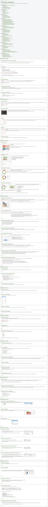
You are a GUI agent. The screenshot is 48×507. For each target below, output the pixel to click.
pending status (5, 87)
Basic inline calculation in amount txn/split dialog (9, 5)
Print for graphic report (5, 26)
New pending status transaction (7, 7)
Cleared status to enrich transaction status (8, 46)
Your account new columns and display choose (8, 27)
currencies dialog (15, 380)
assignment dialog (12, 93)
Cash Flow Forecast (5, 15)
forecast (12, 147)
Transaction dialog (26, 221)
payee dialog (17, 245)
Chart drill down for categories (6, 16)
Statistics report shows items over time (7, 35)
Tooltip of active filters (5, 13)
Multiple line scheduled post (6, 31)
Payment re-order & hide (6, 12)
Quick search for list (5, 47)
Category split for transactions (6, 55)
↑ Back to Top (2, 165)
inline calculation (17, 61)
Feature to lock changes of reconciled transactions (9, 23)
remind (4, 404)
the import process (35, 358)
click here (9, 419)
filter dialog (21, 212)
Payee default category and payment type (8, 43)
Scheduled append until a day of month (7, 56)
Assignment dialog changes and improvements (8, 24)
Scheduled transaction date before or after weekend (9, 51)
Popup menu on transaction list (6, 30)
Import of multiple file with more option (7, 38)
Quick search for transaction (6, 49)
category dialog (22, 245)
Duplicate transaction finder (6, 40)
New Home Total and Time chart (7, 17)
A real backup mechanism (6, 39)
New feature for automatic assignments (8, 44)
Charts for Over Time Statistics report (7, 19)
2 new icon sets (4, 6)
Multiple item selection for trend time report (8, 21)
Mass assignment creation (6, 29)
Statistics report (19, 199)
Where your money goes (6, 54)
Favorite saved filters (5, 10)
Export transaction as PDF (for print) (7, 37)
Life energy (4, 11)
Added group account (5, 34)
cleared (4, 403)
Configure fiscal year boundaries (7, 50)
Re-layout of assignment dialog (6, 8)
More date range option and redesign (7, 22)
